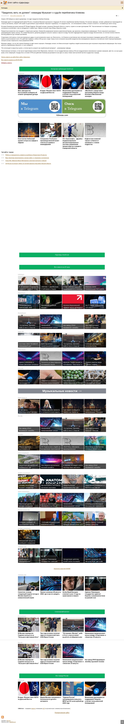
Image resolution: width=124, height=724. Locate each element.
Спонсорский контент (62, 611)
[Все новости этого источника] (24, 16)
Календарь (4, 8)
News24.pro (21, 293)
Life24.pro (21, 274)
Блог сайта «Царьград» (16, 15)
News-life (21, 331)
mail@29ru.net (12, 722)
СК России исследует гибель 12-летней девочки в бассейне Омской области (28, 163)
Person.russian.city (24, 510)
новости (33, 708)
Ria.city (20, 416)
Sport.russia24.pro (23, 491)
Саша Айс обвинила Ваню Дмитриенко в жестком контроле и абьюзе (25, 160)
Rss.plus (20, 121)
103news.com (22, 547)
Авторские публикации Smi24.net (62, 69)
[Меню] (122, 2)
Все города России (62, 676)
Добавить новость (6, 63)
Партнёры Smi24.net (62, 255)
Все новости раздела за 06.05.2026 (11, 60)
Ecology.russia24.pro (24, 528)
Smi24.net (21, 73)
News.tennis (22, 350)
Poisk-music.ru (22, 397)
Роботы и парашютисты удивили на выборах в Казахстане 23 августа (26, 155)
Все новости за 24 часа (62, 267)
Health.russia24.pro (24, 473)
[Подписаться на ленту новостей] (2, 717)
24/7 (44, 708)
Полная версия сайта (62, 712)
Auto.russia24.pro (23, 453)
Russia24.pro (22, 313)
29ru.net (20, 368)
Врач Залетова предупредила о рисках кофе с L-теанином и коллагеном (27, 158)
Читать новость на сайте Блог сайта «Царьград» (15, 57)
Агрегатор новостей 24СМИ (62, 568)
